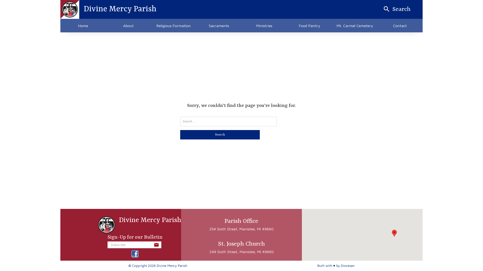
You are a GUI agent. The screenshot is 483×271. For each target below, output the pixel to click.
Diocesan (348, 266)
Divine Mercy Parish (150, 220)
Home (83, 26)
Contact (400, 26)
